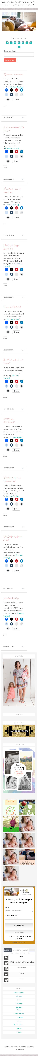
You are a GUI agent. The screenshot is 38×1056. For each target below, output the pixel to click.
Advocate (19, 996)
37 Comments (8, 235)
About (22, 956)
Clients (19, 1000)
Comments (17, 950)
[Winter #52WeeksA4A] (27, 824)
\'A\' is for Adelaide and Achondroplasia (21, 962)
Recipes (19, 1028)
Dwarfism (19, 1007)
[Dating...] (11, 841)
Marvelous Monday (10, 598)
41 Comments (8, 588)
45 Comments (8, 527)
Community (19, 1003)
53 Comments (8, 409)
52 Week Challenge (19, 992)
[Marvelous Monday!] (11, 874)
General (19, 1010)
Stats (21, 979)
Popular (7, 950)
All (28, 953)
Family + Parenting (19, 1013)
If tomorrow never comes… (13, 74)
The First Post (21, 968)
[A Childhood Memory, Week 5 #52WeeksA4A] (27, 841)
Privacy (23, 942)
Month (22, 953)
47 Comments (8, 297)
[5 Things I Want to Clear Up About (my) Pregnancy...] (11, 857)
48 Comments (8, 468)
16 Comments (8, 117)
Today (11, 953)
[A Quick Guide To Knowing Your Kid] (11, 808)
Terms (18, 942)
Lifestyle (19, 1021)
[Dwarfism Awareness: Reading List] (11, 824)
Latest (25, 950)
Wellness (19, 1032)
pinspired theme (25, 1047)
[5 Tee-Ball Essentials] (27, 808)
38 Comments (8, 647)
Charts (22, 973)
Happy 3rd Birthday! (12, 306)
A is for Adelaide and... (19, 22)
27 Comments (8, 350)
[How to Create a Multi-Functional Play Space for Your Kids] (27, 857)
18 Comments (8, 179)
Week (16, 953)
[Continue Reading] (16, 87)
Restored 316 (19, 1049)
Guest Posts (19, 1017)
